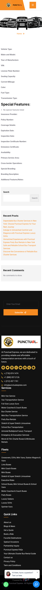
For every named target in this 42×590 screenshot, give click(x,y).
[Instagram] (16, 368)
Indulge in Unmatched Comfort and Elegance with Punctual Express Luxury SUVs (19, 233)
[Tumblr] (29, 368)
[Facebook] (3, 368)
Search (6, 192)
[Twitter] (7, 368)
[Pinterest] (25, 368)
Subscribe (19, 312)
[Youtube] (20, 368)
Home (19, 34)
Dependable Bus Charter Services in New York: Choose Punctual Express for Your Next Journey (20, 224)
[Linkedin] (12, 368)
